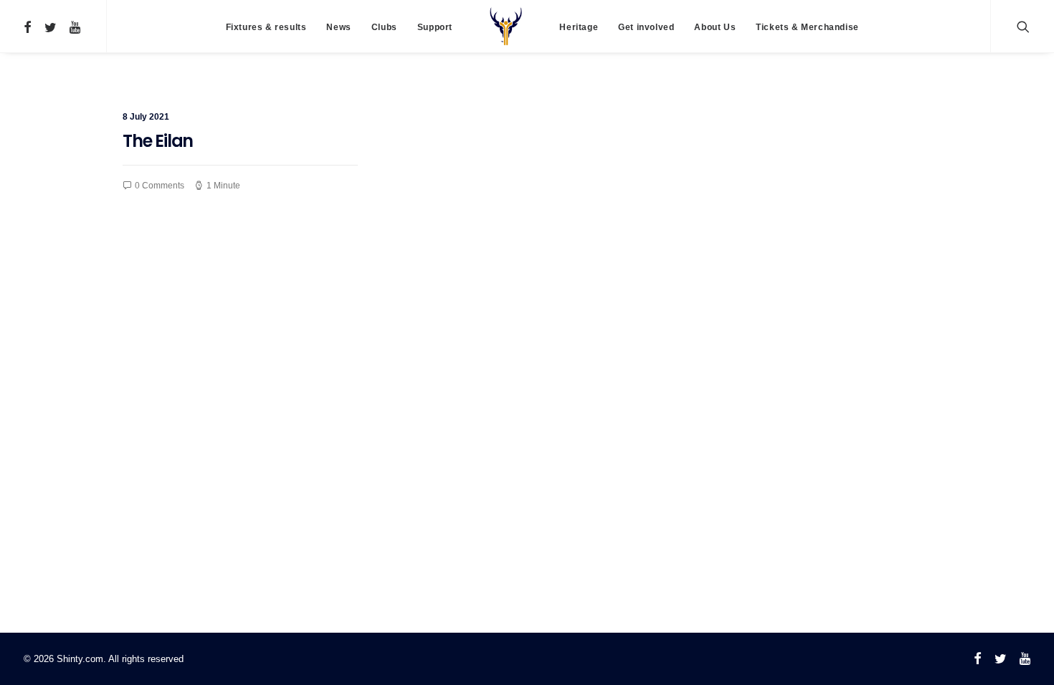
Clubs (384, 27)
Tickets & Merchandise (807, 27)
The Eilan (158, 141)
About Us (715, 27)
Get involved (646, 27)
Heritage (578, 27)
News (338, 27)
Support (434, 27)
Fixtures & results (266, 27)
